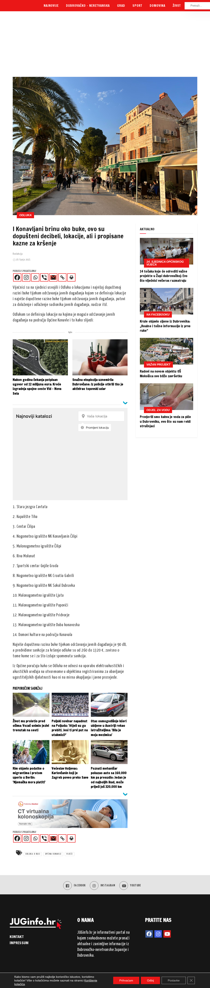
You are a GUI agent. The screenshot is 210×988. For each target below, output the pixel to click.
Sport (137, 5)
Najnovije (51, 5)
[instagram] (158, 934)
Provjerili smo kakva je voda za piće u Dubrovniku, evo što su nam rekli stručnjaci (165, 421)
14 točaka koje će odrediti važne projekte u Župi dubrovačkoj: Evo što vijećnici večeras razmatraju (164, 276)
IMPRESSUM (19, 942)
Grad (121, 5)
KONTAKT (17, 936)
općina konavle (53, 854)
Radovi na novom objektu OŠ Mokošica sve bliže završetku (161, 373)
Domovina (157, 5)
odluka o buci (32, 854)
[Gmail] (53, 277)
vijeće (69, 854)
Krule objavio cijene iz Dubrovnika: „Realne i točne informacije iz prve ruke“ (165, 326)
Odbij (150, 980)
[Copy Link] (62, 277)
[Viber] (44, 277)
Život (177, 5)
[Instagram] (26, 277)
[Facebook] (17, 277)
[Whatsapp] (35, 277)
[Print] (71, 277)
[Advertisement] (105, 46)
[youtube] (167, 934)
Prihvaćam (126, 980)
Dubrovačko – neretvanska (88, 5)
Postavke (174, 980)
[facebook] (149, 934)
